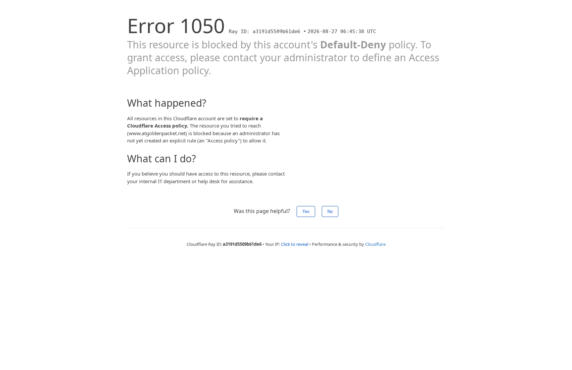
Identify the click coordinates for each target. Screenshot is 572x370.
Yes (306, 211)
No (330, 211)
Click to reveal (294, 244)
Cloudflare (375, 244)
